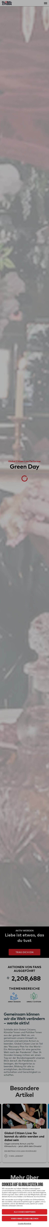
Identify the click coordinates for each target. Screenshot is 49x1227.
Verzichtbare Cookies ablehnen (24, 1218)
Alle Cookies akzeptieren (24, 1212)
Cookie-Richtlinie (24, 1223)
